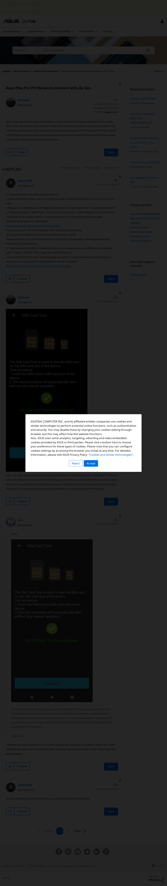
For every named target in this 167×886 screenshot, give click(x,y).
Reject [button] (76, 463)
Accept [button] (91, 463)
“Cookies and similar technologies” (111, 455)
